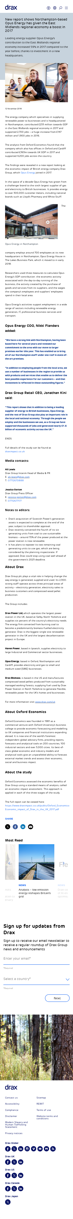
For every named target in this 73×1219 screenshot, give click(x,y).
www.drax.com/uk (45, 701)
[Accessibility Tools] (48, 6)
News (22, 885)
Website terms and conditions (47, 1117)
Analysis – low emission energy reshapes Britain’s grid (35, 893)
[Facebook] (15, 826)
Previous (9, 863)
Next (63, 863)
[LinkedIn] (22, 826)
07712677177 (15, 500)
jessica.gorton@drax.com (22, 497)
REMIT (40, 1103)
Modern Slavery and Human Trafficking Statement (16, 1124)
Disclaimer (11, 1116)
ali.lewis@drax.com (19, 476)
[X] (7, 826)
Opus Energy (28, 172)
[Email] (30, 826)
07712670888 (16, 480)
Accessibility (12, 1103)
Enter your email (17, 958)
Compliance (11, 1110)
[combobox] (36, 981)
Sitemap (41, 1097)
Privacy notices (13, 1133)
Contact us (11, 1097)
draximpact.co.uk (15, 451)
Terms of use (43, 1110)
